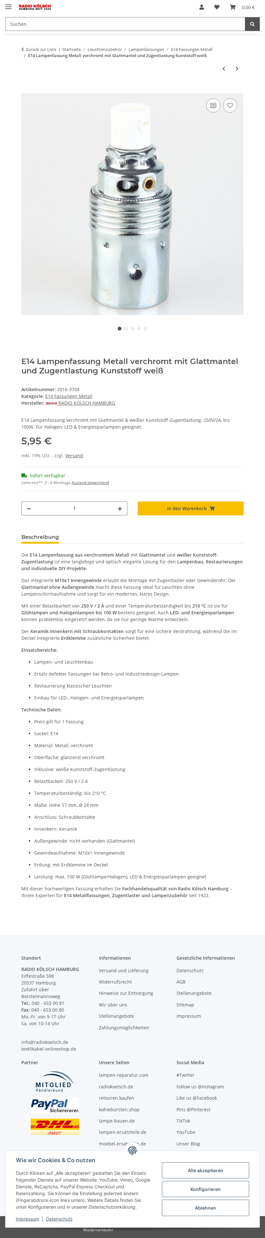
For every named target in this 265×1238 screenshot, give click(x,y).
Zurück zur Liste (41, 49)
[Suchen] (252, 24)
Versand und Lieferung (124, 970)
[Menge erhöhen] (120, 508)
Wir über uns (113, 1005)
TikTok (183, 1121)
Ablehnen (205, 1208)
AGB (181, 982)
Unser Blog (188, 1144)
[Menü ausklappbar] (8, 4)
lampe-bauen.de (117, 1121)
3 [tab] (132, 329)
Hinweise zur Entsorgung (126, 993)
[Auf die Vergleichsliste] (213, 105)
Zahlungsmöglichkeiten (124, 1028)
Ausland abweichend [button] (90, 482)
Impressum (27, 1219)
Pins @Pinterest (193, 1109)
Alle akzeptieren (205, 1170)
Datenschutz (59, 1219)
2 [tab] (126, 329)
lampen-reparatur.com (123, 1075)
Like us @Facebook (196, 1098)
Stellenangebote (116, 1016)
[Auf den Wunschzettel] (230, 105)
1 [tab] (120, 329)
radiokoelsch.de (116, 1087)
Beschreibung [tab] (40, 537)
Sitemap (185, 1005)
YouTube (186, 1132)
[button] (201, 7)
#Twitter (185, 1075)
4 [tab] (139, 329)
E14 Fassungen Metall (68, 396)
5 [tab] (145, 329)
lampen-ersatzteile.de (122, 1132)
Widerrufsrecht (115, 982)
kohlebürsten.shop (119, 1109)
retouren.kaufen (116, 1098)
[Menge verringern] (29, 508)
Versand (74, 455)
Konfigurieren (205, 1189)
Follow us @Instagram (200, 1087)
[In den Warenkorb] (26, 89)
